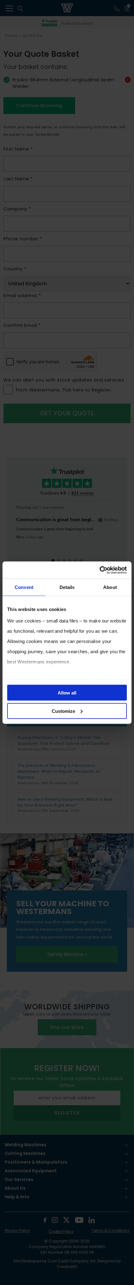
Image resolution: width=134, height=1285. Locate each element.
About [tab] (110, 587)
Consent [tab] (24, 587)
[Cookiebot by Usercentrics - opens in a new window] (99, 570)
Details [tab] (67, 587)
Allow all (67, 692)
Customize (63, 710)
